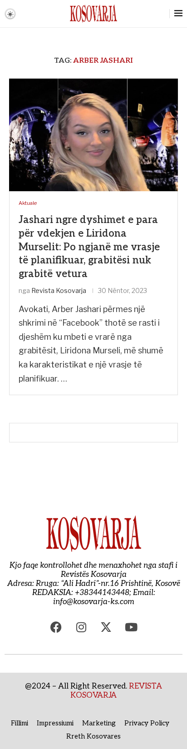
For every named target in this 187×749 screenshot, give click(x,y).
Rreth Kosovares (93, 736)
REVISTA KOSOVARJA (116, 691)
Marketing (99, 723)
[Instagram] (81, 626)
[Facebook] (56, 626)
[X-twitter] (106, 626)
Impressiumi (55, 723)
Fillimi (19, 723)
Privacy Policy (146, 723)
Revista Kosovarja (58, 290)
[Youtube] (131, 626)
